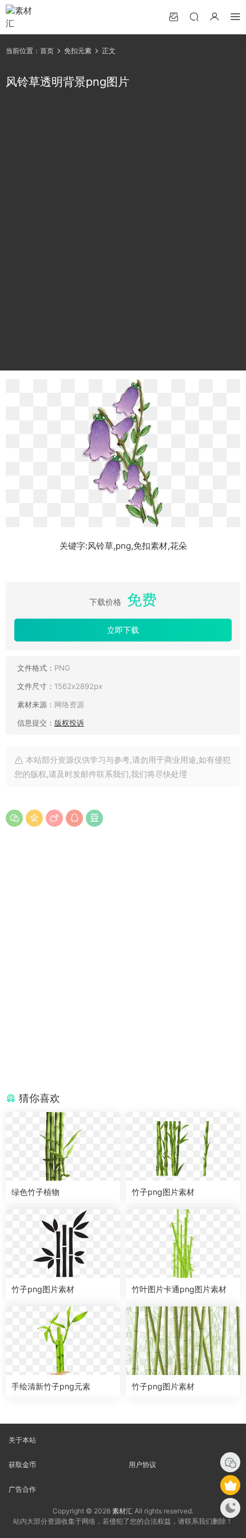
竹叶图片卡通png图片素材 (179, 1289)
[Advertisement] (123, 230)
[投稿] (173, 16)
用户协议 (142, 1464)
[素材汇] (23, 17)
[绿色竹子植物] (63, 1146)
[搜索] (194, 16)
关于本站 (22, 1440)
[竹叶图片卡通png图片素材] (183, 1243)
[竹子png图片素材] (183, 1146)
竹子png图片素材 (163, 1192)
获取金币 (22, 1464)
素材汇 (122, 1511)
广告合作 (22, 1489)
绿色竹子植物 (35, 1192)
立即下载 (123, 630)
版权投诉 (69, 722)
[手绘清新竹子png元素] (63, 1340)
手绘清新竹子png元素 (50, 1386)
